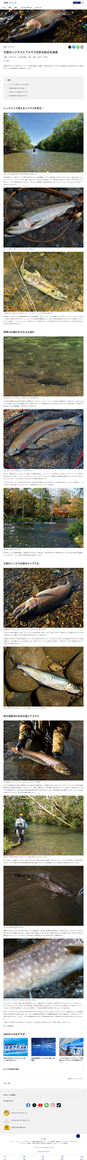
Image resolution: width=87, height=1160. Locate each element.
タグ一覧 (6, 1083)
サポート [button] (82, 1159)
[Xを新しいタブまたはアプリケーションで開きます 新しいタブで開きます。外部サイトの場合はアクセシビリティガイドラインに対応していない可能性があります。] (34, 1105)
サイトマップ (22, 1143)
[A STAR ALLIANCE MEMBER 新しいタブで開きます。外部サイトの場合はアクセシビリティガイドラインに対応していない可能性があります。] (43, 1147)
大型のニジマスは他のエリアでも (18, 92)
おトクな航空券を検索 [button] (11, 1069)
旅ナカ (45, 57)
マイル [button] (43, 1159)
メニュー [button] (5, 1159)
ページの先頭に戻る (78, 1136)
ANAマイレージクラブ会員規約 (60, 1143)
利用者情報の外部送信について (39, 1141)
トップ (3, 7)
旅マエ (40, 57)
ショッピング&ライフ (26, 7)
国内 (10, 7)
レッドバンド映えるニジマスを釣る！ (19, 84)
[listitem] (69, 47)
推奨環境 (58, 1141)
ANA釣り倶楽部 (22, 57)
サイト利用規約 (51, 1141)
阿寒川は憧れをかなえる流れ (17, 88)
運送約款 (29, 1143)
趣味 (6, 57)
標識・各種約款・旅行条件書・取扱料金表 (42, 1143)
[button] (83, 2)
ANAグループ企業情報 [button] (9, 1095)
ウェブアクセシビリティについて (69, 1141)
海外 (16, 7)
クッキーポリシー (26, 1141)
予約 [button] (24, 1159)
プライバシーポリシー (15, 1141)
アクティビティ (13, 57)
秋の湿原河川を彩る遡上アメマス (18, 95)
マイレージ (38, 7)
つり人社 (9, 1026)
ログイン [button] (62, 1159)
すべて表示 (6, 61)
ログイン (77, 2)
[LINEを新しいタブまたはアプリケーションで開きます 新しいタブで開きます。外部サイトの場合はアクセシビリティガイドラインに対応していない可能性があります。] (47, 1105)
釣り (30, 57)
